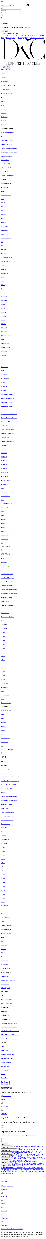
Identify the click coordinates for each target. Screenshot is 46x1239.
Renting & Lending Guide (23, 1158)
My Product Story (17, 1157)
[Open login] (7, 66)
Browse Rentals (14, 1152)
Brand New (19, 1146)
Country (3, 1173)
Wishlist (18, 1165)
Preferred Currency (7, 1168)
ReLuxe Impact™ (12, 1154)
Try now (4, 31)
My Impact (34, 1165)
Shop (2, 69)
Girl (31, 1146)
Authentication (22, 1160)
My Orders (12, 1165)
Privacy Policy (19, 1229)
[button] (23, 370)
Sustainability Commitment (27, 1151)
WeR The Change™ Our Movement (19, 1163)
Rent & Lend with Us (27, 1152)
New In (35, 1146)
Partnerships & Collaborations (11, 1161)
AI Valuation (33, 1155)
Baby (25, 1146)
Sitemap (10, 1173)
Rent (6, 69)
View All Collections (14, 1148)
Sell (9, 69)
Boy (28, 1146)
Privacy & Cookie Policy (26, 1168)
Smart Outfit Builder (22, 1155)
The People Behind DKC (31, 1149)
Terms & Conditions (8, 1229)
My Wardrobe (25, 1165)
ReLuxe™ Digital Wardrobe (28, 1154)
